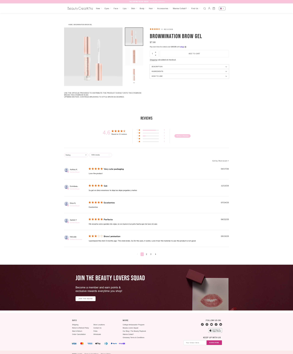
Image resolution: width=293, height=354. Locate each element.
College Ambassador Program (133, 325)
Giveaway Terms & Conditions (133, 337)
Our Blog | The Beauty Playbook (134, 331)
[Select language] (222, 8)
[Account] (209, 8)
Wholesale (97, 334)
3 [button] (150, 254)
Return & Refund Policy (80, 328)
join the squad (85, 298)
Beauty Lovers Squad (130, 328)
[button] (151, 130)
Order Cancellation (79, 334)
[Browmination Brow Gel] (93, 56)
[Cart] (213, 8)
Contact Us (97, 328)
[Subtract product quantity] (155, 55)
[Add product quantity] (155, 52)
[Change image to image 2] (134, 56)
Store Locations (99, 325)
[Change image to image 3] (134, 76)
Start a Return (77, 331)
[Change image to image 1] (134, 36)
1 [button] (142, 254)
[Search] (204, 8)
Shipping (153, 60)
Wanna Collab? (128, 334)
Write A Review (182, 136)
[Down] (134, 83)
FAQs (95, 331)
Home (70, 24)
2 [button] (146, 254)
